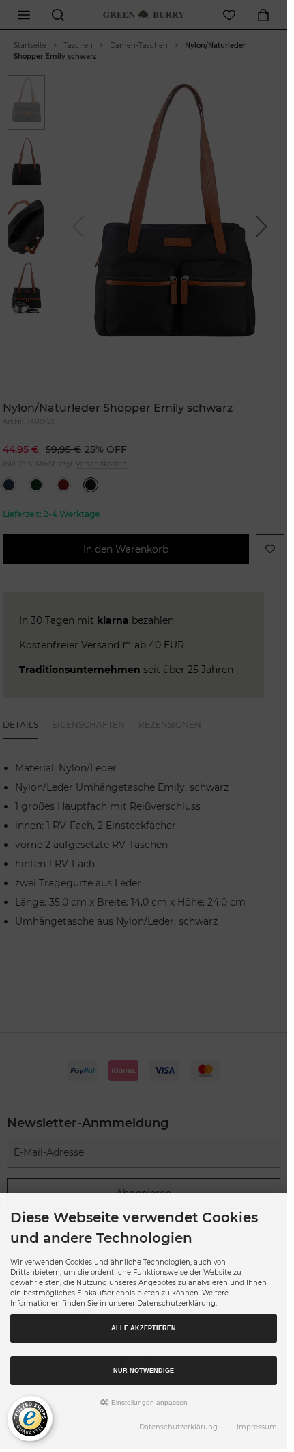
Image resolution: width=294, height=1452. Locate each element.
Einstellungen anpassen (148, 1402)
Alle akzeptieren (143, 1328)
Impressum (257, 1427)
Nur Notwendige (143, 1370)
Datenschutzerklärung (178, 1427)
